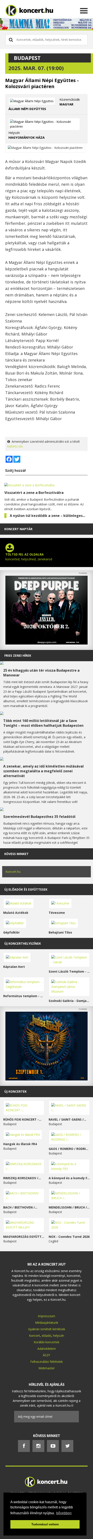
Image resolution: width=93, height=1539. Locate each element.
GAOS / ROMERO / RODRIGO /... (69, 1149)
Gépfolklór (11, 932)
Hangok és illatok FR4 (20, 1144)
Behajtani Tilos (60, 932)
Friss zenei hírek (17, 655)
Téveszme (57, 913)
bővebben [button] (64, 1513)
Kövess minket (16, 854)
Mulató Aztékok (15, 913)
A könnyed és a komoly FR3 (69, 1178)
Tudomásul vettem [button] (45, 1524)
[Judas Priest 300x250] (46, 1079)
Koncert (34, 1335)
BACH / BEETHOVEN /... (20, 1207)
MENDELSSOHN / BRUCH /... (69, 1207)
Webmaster (46, 1368)
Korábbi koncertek (46, 1342)
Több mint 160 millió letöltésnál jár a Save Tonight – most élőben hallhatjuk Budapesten (43, 723)
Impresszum (46, 1316)
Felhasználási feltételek (46, 1362)
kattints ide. (15, 446)
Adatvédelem (46, 1349)
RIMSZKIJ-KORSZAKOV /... (22, 1178)
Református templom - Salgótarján (23, 996)
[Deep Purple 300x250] (46, 643)
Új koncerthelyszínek (22, 943)
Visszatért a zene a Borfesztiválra (34, 492)
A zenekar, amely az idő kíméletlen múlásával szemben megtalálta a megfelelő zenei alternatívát (43, 771)
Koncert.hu (13, 872)
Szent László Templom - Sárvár (69, 971)
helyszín (58, 1335)
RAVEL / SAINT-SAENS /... (67, 1119)
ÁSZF (46, 1355)
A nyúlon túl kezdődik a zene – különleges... (47, 515)
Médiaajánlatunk (46, 1322)
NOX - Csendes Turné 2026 (69, 1237)
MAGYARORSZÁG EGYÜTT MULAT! (23, 1237)
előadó (46, 1335)
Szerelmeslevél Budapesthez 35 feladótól (39, 816)
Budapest (27, 57)
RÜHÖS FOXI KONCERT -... (22, 1119)
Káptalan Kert (14, 967)
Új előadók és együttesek (25, 889)
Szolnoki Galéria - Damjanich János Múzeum (69, 1001)
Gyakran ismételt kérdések (46, 1329)
